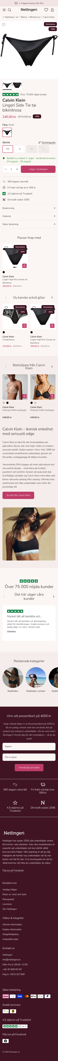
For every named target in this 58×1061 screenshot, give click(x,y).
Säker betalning (10, 224)
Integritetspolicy (10, 934)
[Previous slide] (4, 596)
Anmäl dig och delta (29, 767)
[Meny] (4, 10)
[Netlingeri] (29, 10)
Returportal (8, 899)
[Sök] (11, 9)
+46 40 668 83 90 (12, 969)
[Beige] (3, 403)
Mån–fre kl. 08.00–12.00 (15, 964)
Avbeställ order (10, 939)
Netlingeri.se (14, 1052)
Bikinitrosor (35, 17)
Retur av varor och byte (14, 894)
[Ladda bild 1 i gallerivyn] (29, 50)
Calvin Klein (49, 17)
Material (6, 216)
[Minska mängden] (5, 169)
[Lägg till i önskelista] (3, 24)
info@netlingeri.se (11, 959)
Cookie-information (11, 929)
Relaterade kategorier (29, 661)
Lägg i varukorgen (38, 169)
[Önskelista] (46, 9)
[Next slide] (54, 596)
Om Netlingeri (9, 909)
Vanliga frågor (9, 889)
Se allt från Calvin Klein (18, 495)
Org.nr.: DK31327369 (13, 974)
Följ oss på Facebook (13, 870)
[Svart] (3, 272)
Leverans (7, 904)
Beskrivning (8, 208)
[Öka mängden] (17, 169)
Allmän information (12, 924)
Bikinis (24, 17)
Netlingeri (7, 954)
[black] (7, 132)
